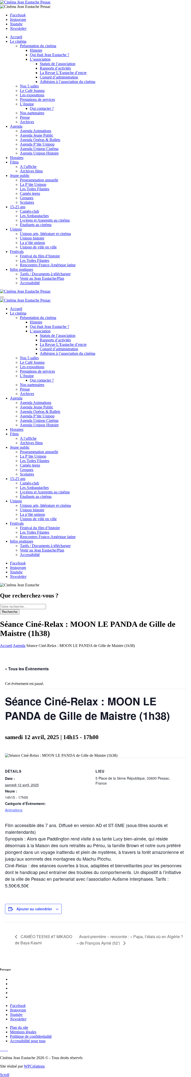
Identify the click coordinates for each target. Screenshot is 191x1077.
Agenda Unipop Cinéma (39, 149)
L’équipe (27, 104)
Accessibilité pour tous (28, 1041)
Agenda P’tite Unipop (37, 144)
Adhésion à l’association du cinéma (67, 82)
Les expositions (32, 95)
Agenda (16, 126)
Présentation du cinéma (38, 46)
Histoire (36, 50)
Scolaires (27, 202)
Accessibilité (30, 283)
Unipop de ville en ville (38, 247)
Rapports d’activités (55, 68)
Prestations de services (37, 99)
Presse (25, 117)
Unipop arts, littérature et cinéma (45, 234)
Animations (13, 809)
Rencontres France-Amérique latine (48, 265)
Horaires (16, 158)
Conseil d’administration (59, 77)
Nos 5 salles (29, 86)
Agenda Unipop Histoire (39, 153)
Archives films (31, 171)
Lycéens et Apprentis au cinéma (45, 220)
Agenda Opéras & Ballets (40, 140)
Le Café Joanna (32, 90)
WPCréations (34, 1066)
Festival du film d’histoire (40, 256)
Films (14, 162)
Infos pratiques (21, 269)
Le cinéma (18, 41)
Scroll (4, 1075)
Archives (27, 122)
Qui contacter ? (42, 108)
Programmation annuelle (39, 180)
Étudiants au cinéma (35, 225)
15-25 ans (17, 207)
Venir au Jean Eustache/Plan (42, 278)
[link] (18, 15)
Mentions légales (23, 1032)
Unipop (16, 229)
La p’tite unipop (32, 242)
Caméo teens (30, 193)
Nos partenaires (32, 113)
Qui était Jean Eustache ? (49, 55)
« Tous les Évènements (27, 669)
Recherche (9, 612)
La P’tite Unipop (33, 184)
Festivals (17, 251)
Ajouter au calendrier (34, 908)
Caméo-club (29, 211)
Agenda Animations (35, 131)
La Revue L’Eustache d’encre (63, 73)
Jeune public (20, 175)
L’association (40, 59)
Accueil (16, 37)
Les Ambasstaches (34, 216)
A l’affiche (28, 166)
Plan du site (19, 1027)
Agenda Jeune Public (36, 135)
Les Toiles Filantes (34, 189)
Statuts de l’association (57, 64)
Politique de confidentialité (31, 1036)
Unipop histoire (32, 238)
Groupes (26, 198)
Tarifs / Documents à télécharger (45, 274)
